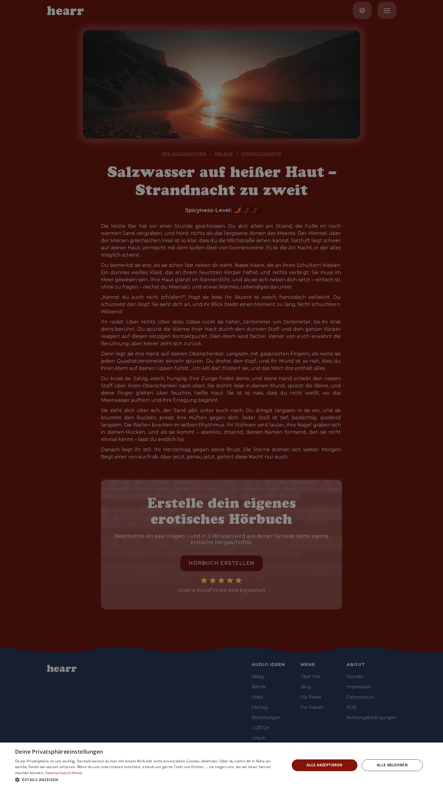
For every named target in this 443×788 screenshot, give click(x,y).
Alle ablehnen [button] (392, 765)
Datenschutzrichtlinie (64, 772)
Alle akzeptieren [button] (324, 765)
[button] (148, 779)
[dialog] (221, 765)
